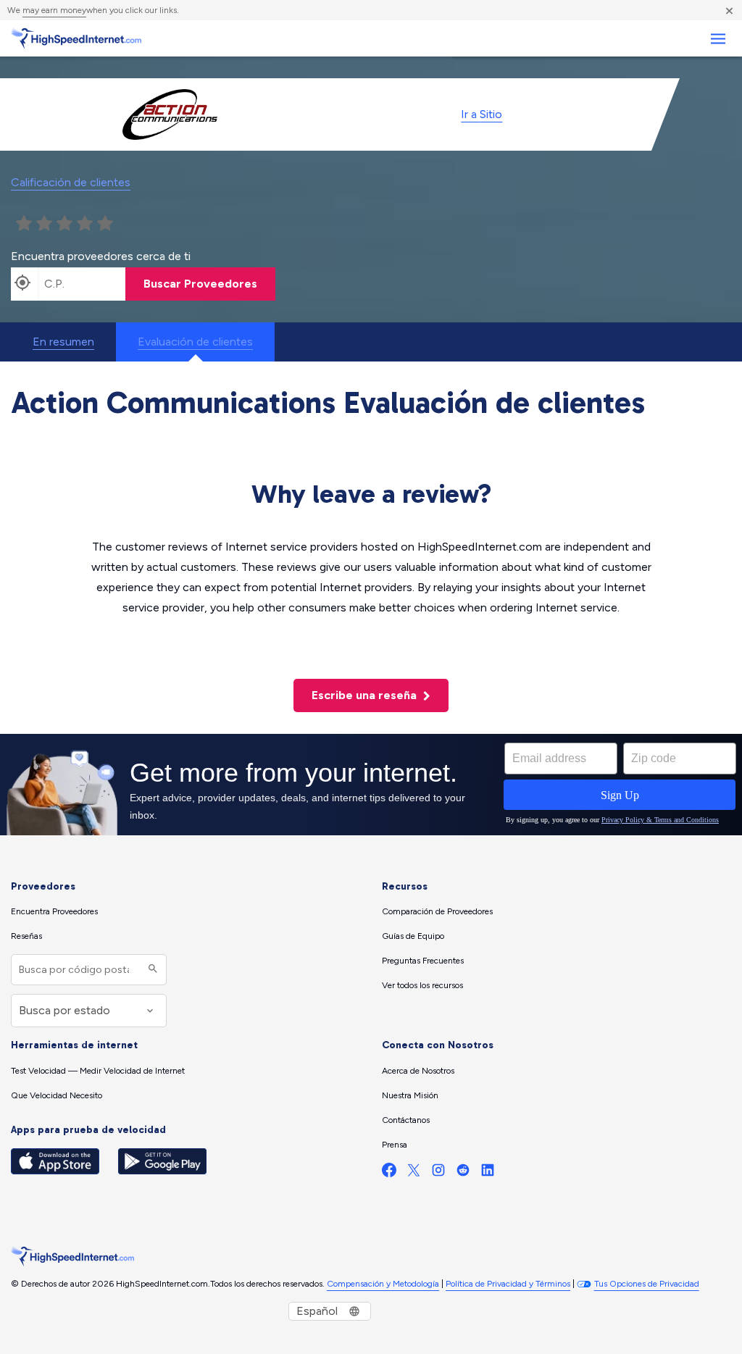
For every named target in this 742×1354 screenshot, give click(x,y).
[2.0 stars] (44, 224)
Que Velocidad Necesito (56, 1095)
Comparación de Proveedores (437, 911)
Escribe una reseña (366, 695)
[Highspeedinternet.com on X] (414, 1173)
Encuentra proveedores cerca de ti (101, 256)
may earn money (54, 10)
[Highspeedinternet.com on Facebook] (389, 1173)
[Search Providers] (151, 970)
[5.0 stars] (105, 224)
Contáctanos (406, 1120)
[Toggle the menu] (717, 38)
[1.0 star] (24, 224)
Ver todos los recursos (422, 985)
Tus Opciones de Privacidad (646, 1284)
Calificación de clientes (70, 182)
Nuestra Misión (410, 1095)
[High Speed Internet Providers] (76, 38)
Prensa (394, 1145)
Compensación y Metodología (383, 1284)
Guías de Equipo (413, 936)
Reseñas (26, 936)
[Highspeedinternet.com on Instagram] (438, 1173)
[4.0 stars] (85, 224)
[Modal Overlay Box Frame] (371, 784)
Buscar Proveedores (200, 284)
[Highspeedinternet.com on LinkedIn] (487, 1173)
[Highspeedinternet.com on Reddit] (463, 1173)
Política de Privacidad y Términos (508, 1284)
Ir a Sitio (481, 114)
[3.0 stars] (64, 224)
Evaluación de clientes (195, 341)
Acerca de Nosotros (418, 1071)
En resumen (63, 341)
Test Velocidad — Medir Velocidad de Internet (98, 1071)
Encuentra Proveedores (54, 911)
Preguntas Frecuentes (423, 961)
